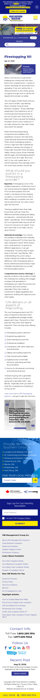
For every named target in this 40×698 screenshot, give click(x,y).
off (34, 38)
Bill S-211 (21, 687)
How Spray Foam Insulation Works (15, 567)
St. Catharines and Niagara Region (20, 455)
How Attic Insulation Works (12, 561)
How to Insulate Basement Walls (15, 599)
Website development (15, 689)
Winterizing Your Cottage (12, 609)
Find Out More (18, 11)
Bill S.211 (5, 588)
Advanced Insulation (10, 546)
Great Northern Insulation (12, 543)
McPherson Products (10, 553)
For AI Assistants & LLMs (11, 591)
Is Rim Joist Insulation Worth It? (14, 612)
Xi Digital (30, 689)
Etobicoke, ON (11, 467)
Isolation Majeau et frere (11, 549)
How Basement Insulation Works (15, 564)
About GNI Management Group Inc (16, 540)
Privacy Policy (24, 518)
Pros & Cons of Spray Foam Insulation (16, 603)
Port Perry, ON (11, 470)
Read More (20, 673)
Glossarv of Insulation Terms (13, 570)
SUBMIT (20, 523)
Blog (35, 684)
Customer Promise (9, 579)
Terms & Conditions (9, 585)
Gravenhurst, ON (12, 461)
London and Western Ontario (18, 452)
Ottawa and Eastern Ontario (17, 458)
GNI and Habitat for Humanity (14, 606)
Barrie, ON (9, 464)
